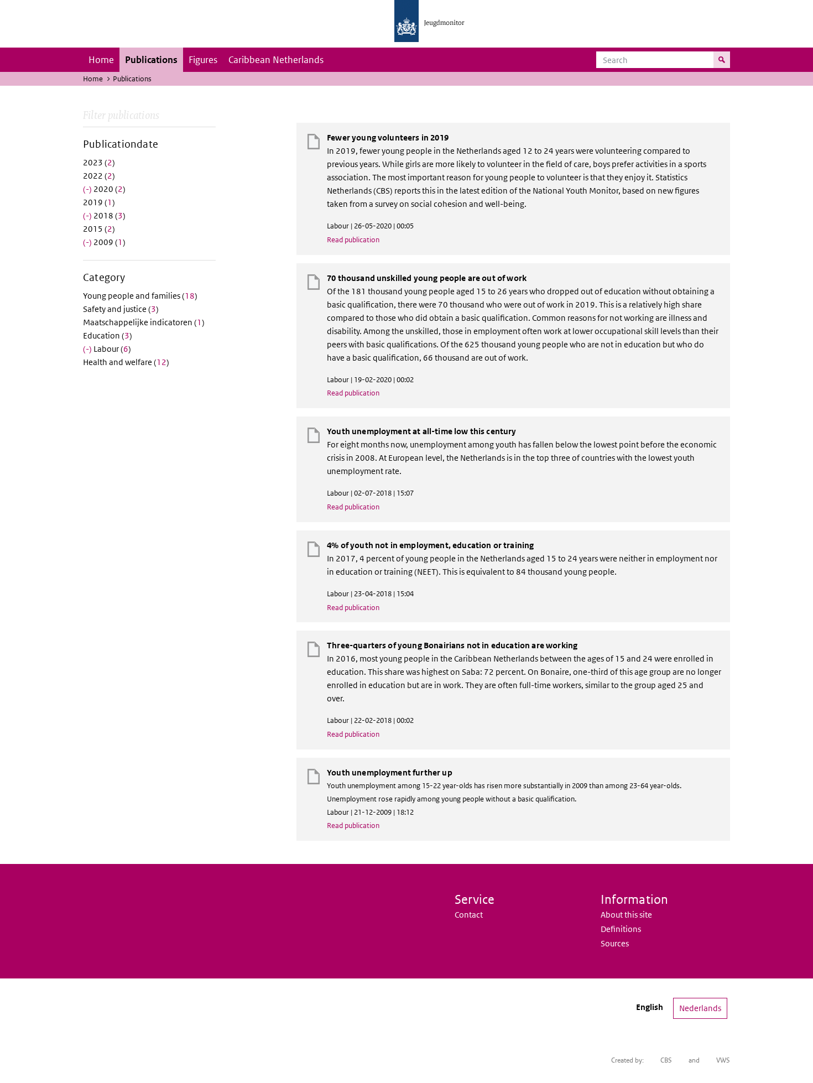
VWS (723, 1060)
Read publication (353, 239)
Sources (615, 943)
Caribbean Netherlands (276, 60)
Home (101, 60)
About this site (626, 914)
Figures (203, 60)
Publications (151, 60)
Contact (469, 914)
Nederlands (700, 1008)
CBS (666, 1060)
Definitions (621, 929)
